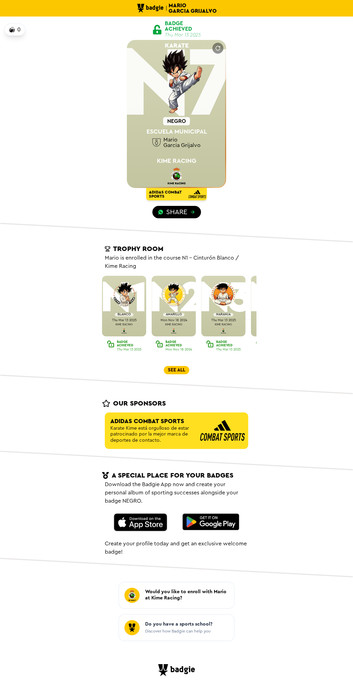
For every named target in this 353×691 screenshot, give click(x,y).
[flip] (217, 48)
